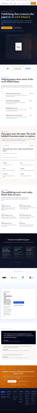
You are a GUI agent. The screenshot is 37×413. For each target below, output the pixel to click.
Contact (26, 0)
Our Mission (33, 400)
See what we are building (19, 305)
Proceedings (13, 0)
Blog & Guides (27, 393)
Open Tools (11, 3)
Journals (19, 3)
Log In (35, 409)
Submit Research (31, 0)
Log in (35, 0)
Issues (20, 0)
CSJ (9, 0)
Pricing (20, 396)
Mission (32, 409)
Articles (18, 0)
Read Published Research (7, 27)
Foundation (23, 3)
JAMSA (7, 0)
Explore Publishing (18, 27)
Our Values (33, 402)
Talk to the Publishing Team (23, 381)
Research (7, 3)
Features (20, 393)
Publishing (14, 3)
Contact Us (33, 403)
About (23, 0)
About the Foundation (19, 302)
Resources (28, 3)
